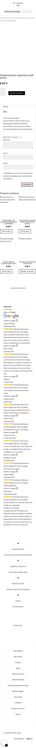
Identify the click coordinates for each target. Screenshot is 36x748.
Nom (5, 153)
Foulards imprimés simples (21, 18)
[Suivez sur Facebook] (14, 631)
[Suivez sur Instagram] (18, 631)
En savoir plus (23, 525)
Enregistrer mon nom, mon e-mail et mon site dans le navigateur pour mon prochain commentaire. (18, 176)
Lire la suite (6, 231)
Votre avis (7, 140)
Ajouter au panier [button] (27, 271)
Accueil (2, 18)
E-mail (5, 163)
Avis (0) (5, 106)
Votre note (7, 137)
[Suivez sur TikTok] (22, 631)
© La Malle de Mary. (10, 733)
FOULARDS (8, 18)
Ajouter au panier (16, 93)
